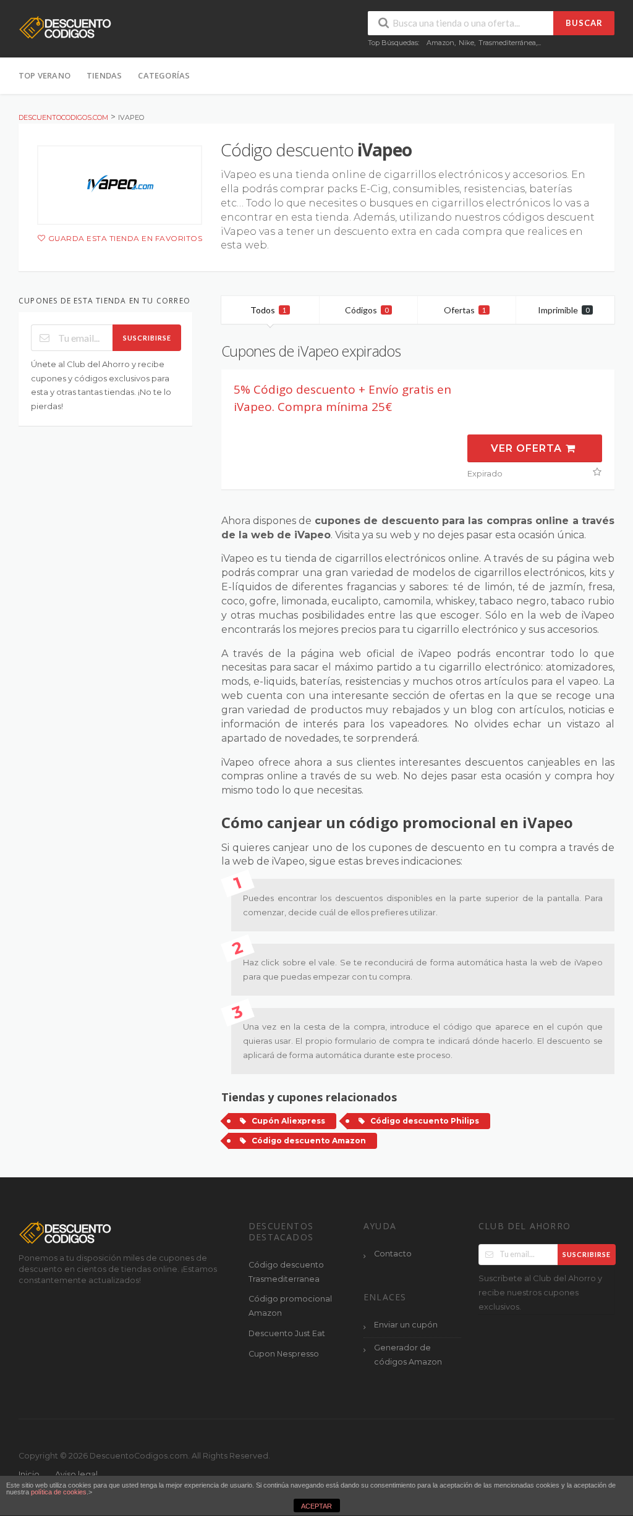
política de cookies (59, 1492)
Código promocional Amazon (290, 1306)
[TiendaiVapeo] (119, 185)
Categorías (164, 75)
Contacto (393, 1253)
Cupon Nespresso (284, 1353)
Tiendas (104, 75)
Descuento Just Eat (287, 1333)
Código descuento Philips (424, 1120)
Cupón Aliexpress (288, 1120)
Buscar (584, 23)
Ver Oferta (528, 448)
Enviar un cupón (406, 1324)
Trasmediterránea (507, 42)
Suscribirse (147, 338)
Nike (466, 42)
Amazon (440, 42)
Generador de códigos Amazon (408, 1354)
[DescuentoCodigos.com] (65, 27)
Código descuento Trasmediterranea (286, 1272)
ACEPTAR (316, 1506)
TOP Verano (44, 75)
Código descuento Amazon (309, 1140)
